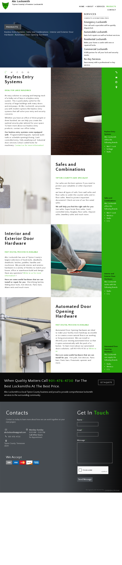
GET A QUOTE (106, 382)
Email (80, 430)
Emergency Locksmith (95, 22)
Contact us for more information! (29, 145)
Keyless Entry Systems (14, 32)
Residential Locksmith (95, 39)
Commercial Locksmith (96, 49)
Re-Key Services (92, 59)
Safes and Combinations (37, 32)
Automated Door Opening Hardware (31, 35)
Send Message (85, 479)
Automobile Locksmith (95, 32)
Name (80, 420)
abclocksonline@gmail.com (15, 432)
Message (81, 440)
